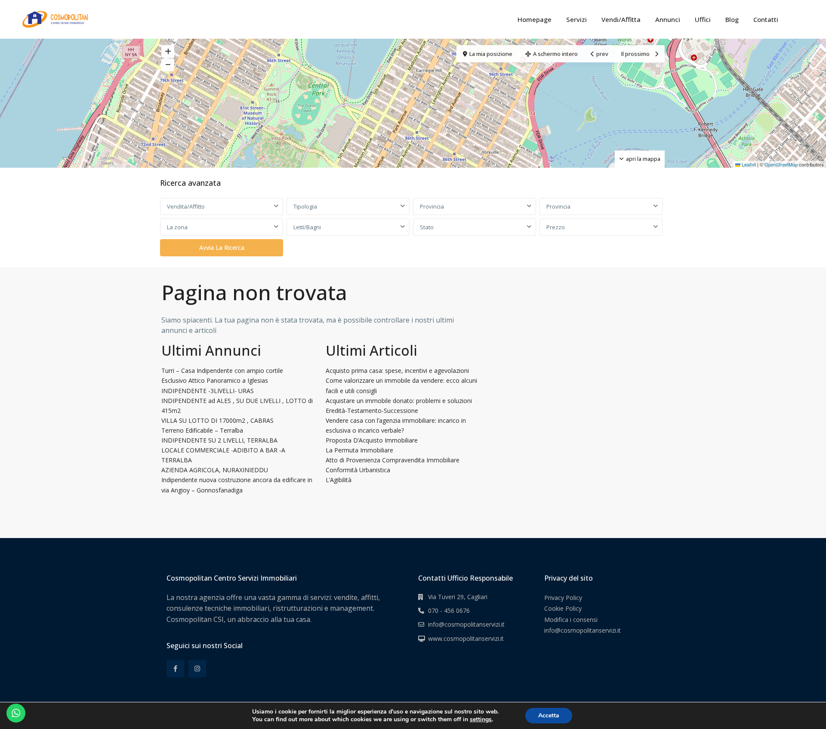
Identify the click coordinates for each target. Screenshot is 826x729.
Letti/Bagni (307, 227)
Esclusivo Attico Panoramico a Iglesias (214, 380)
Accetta (548, 715)
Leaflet (748, 164)
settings (481, 719)
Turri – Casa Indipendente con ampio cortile (222, 370)
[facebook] (175, 668)
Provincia (432, 206)
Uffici (703, 19)
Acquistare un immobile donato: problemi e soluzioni (399, 401)
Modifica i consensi (571, 619)
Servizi (576, 19)
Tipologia (305, 206)
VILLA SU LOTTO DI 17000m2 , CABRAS (217, 420)
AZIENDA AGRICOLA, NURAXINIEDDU (214, 470)
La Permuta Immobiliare (359, 450)
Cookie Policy (563, 608)
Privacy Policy (563, 598)
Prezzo (555, 227)
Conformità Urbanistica (358, 470)
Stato (427, 227)
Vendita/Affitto (186, 206)
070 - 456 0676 (449, 610)
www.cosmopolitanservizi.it (466, 638)
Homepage (535, 19)
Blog (732, 19)
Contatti (765, 19)
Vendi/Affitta (621, 19)
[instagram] (197, 668)
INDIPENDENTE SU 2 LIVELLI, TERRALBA (219, 440)
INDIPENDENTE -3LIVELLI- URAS (207, 391)
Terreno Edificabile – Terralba (202, 430)
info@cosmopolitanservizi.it (466, 624)
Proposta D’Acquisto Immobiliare (372, 440)
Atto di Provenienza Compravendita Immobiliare (392, 460)
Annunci (667, 19)
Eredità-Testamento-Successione (372, 410)
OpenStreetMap (781, 164)
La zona (177, 227)
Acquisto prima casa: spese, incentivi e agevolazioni (397, 370)
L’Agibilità (338, 480)
